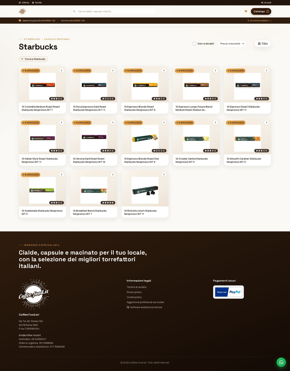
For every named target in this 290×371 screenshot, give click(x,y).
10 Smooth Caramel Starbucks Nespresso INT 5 (244, 160)
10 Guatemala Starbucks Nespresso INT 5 (42, 212)
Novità (38, 2)
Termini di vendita (136, 287)
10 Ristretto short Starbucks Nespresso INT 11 (140, 212)
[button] (261, 11)
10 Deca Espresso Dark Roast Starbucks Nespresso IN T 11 (89, 108)
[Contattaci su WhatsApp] (281, 362)
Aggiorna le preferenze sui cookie (145, 302)
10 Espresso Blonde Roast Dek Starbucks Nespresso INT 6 (141, 160)
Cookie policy (134, 297)
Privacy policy (134, 292)
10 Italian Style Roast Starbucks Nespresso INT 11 (40, 160)
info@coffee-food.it (30, 335)
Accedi (267, 2)
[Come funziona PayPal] (228, 292)
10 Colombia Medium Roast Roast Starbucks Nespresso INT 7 (41, 108)
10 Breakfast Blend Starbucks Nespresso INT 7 (90, 212)
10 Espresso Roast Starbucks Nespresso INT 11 (243, 108)
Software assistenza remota (146, 307)
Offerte (25, 2)
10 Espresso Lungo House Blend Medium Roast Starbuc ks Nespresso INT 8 (194, 108)
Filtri (265, 43)
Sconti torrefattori (259, 20)
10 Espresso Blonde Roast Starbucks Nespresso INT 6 (139, 108)
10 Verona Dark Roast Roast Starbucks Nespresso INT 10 (89, 160)
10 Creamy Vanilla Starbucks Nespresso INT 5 (192, 160)
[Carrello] (246, 11)
